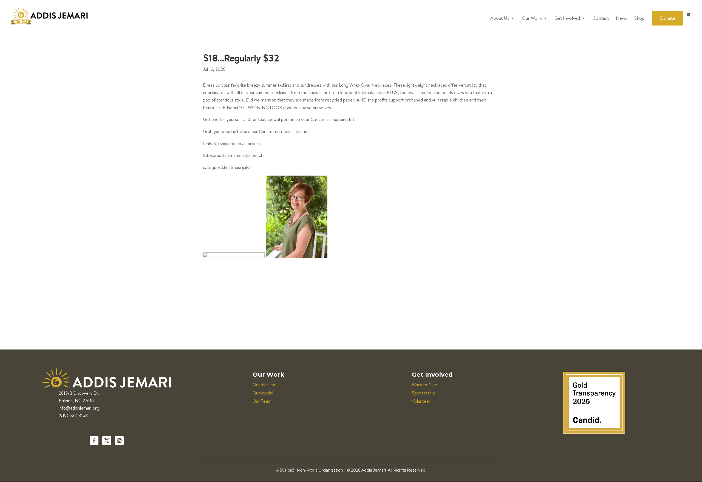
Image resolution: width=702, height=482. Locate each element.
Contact (601, 18)
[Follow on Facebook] (94, 440)
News (621, 18)
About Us (499, 18)
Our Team (262, 401)
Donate (667, 18)
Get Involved (567, 18)
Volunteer (421, 401)
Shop (639, 18)
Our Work (532, 18)
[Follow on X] (106, 440)
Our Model (263, 393)
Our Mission (264, 385)
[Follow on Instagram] (119, 440)
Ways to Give (424, 385)
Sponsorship (423, 393)
